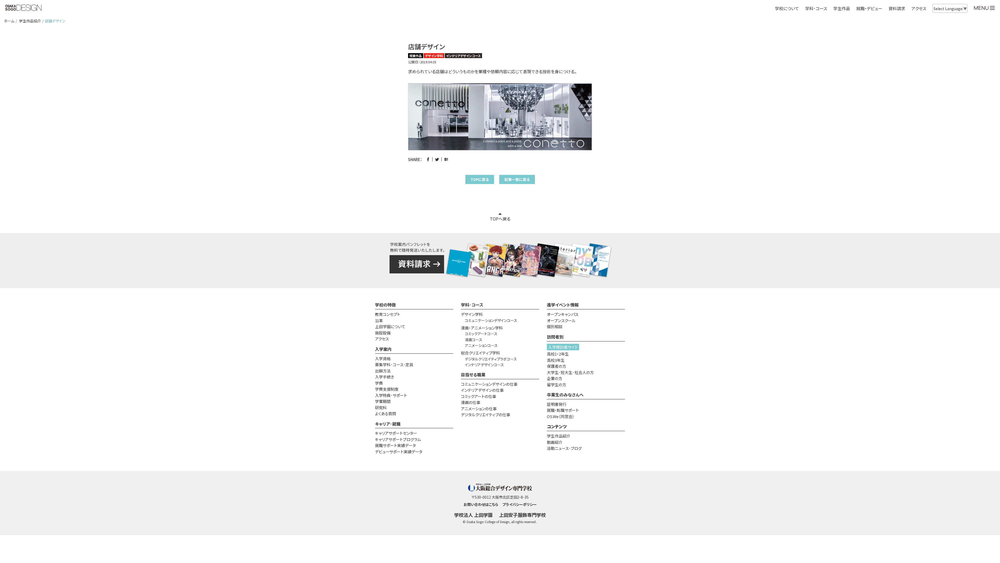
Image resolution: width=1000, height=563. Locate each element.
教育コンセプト (387, 314)
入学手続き (384, 377)
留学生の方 (556, 384)
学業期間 (383, 401)
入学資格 (383, 358)
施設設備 (383, 332)
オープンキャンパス (562, 314)
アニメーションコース (481, 345)
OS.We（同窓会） (560, 416)
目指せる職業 (473, 374)
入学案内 (383, 349)
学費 (379, 383)
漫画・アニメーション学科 (482, 328)
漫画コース (473, 339)
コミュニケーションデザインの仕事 (489, 384)
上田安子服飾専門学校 (522, 514)
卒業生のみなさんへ (565, 394)
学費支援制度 (386, 389)
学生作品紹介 (30, 20)
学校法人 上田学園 (473, 514)
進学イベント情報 (563, 305)
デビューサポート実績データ (398, 451)
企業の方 (554, 378)
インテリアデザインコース (463, 55)
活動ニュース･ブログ (564, 448)
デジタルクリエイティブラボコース (491, 359)
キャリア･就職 (388, 424)
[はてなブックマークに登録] (446, 159)
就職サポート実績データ (395, 445)
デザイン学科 (434, 55)
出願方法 (383, 371)
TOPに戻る (480, 179)
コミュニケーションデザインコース (491, 320)
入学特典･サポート (391, 395)
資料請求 (897, 8)
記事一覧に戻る (517, 179)
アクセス (918, 8)
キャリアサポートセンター (396, 433)
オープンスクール (561, 320)
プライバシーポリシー (519, 504)
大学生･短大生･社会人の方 (570, 372)
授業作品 (415, 55)
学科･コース (472, 305)
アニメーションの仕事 (479, 408)
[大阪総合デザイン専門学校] (23, 8)
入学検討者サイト (563, 347)
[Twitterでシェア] (437, 159)
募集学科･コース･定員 (394, 364)
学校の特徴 (385, 305)
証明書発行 (556, 404)
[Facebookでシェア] (428, 159)
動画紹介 (554, 442)
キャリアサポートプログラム (398, 439)
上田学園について (390, 326)
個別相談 (554, 326)
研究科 (381, 407)
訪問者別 (555, 337)
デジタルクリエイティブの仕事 (485, 414)
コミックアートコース (481, 333)
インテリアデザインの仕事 (482, 390)
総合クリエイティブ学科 (480, 353)
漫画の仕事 (470, 402)
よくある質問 (385, 413)
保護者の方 (556, 366)
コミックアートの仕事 (478, 396)
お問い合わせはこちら (481, 504)
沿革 (379, 320)
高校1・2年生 (558, 354)
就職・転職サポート (563, 410)
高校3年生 (556, 360)
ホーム (9, 20)
